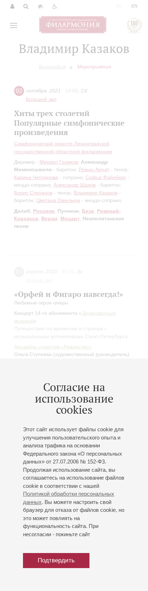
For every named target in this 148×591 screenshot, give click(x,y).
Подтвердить (56, 560)
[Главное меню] (14, 25)
